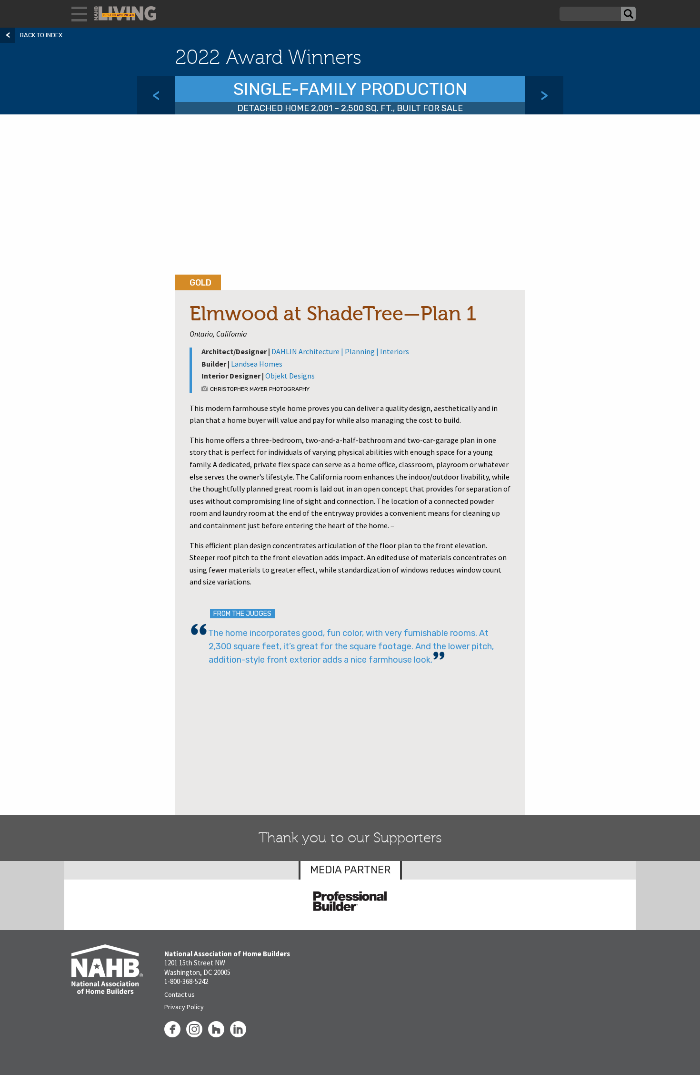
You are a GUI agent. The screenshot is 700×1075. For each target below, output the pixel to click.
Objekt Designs (290, 375)
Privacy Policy (184, 1007)
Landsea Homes (256, 364)
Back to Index (41, 35)
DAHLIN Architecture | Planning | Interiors (340, 351)
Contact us (179, 994)
